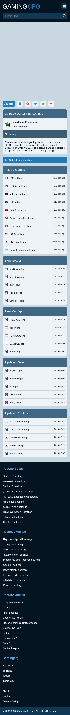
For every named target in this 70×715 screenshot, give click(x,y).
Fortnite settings (18, 186)
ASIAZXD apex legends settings (20, 496)
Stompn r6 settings (13, 476)
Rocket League (11, 648)
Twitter (6, 675)
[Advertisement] (35, 59)
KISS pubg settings (13, 501)
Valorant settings (18, 194)
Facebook (8, 665)
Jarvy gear (15, 402)
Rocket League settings (22, 250)
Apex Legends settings (22, 218)
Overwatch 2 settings (21, 226)
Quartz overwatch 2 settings (18, 491)
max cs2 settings (12, 564)
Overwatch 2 (10, 638)
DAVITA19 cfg (17, 343)
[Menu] (64, 6)
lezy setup (15, 284)
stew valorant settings (15, 569)
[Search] (64, 16)
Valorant (7, 607)
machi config (16, 453)
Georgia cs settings (13, 544)
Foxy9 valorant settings (15, 554)
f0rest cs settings (12, 522)
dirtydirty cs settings (14, 580)
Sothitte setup (17, 300)
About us (7, 691)
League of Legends (13, 602)
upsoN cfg (15, 327)
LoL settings (16, 202)
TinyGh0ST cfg (17, 319)
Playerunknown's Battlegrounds (20, 622)
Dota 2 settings (18, 210)
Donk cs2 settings (13, 486)
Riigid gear (15, 394)
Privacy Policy (11, 701)
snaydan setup (17, 276)
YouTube (7, 670)
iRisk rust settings (12, 585)
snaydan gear (17, 378)
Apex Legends (11, 612)
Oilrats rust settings (13, 517)
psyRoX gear (16, 370)
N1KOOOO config (19, 421)
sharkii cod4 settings (25, 122)
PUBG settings (17, 234)
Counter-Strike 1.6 (13, 617)
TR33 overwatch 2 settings (17, 511)
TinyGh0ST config (19, 429)
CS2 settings (16, 178)
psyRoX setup (17, 269)
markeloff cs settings (14, 481)
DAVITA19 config (19, 437)
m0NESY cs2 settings (15, 506)
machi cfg (15, 351)
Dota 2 (6, 643)
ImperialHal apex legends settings (21, 559)
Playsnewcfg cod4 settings (17, 539)
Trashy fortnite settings (15, 575)
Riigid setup (16, 292)
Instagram (8, 680)
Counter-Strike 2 (12, 627)
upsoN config (17, 445)
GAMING (21, 6)
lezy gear (14, 386)
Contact (7, 696)
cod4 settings (20, 126)
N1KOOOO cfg (17, 335)
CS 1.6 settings (18, 242)
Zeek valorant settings (15, 549)
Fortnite (7, 633)
